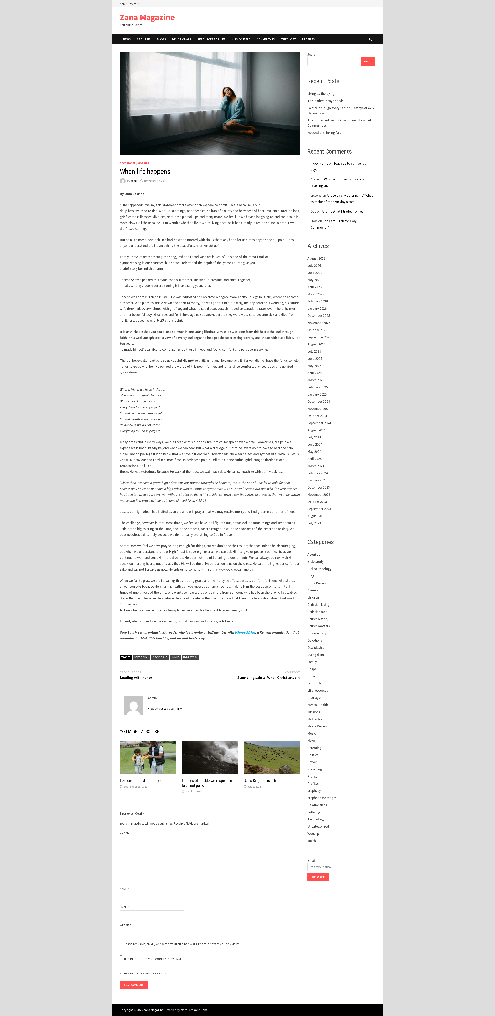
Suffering (313, 812)
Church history (317, 619)
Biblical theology (319, 569)
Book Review (316, 583)
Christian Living (318, 604)
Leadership (315, 683)
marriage (314, 697)
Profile (312, 776)
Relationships (317, 805)
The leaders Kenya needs (325, 100)
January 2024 (317, 480)
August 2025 (316, 344)
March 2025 (315, 380)
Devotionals (181, 39)
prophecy (314, 790)
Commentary (266, 39)
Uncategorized (318, 826)
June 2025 (314, 358)
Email (125, 907)
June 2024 (314, 444)
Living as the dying (320, 93)
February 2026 (317, 301)
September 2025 (319, 337)
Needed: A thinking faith (325, 132)
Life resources (317, 690)
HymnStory (190, 657)
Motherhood (316, 719)
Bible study (315, 561)
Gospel (312, 669)
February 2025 (317, 387)
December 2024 (318, 401)
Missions (313, 712)
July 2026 (314, 265)
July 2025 (314, 351)
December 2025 (318, 315)
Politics (312, 755)
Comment (127, 832)
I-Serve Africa (245, 632)
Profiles (308, 39)
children (313, 597)
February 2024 (317, 473)
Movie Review (317, 726)
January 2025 (317, 394)
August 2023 (316, 516)
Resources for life (211, 39)
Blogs (161, 39)
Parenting (314, 747)
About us (144, 39)
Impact (312, 676)
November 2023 (318, 494)
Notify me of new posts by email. (144, 973)
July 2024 (314, 437)
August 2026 (316, 258)
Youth (311, 840)
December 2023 (318, 487)
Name (124, 888)
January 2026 (317, 308)
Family (312, 662)
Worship (143, 163)
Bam (204, 1010)
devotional (141, 657)
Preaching (314, 769)
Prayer (312, 762)
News (127, 39)
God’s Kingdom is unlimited (264, 780)
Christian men (317, 611)
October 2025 (317, 330)
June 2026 (314, 272)
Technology (315, 819)
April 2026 (314, 287)
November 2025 (318, 322)
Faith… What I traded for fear (343, 211)
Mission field (241, 39)
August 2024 (316, 430)
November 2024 (318, 408)
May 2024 (314, 451)
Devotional (128, 163)
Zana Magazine (147, 17)
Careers (312, 590)
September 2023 (319, 509)
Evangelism (315, 654)
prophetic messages (322, 798)
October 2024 (317, 416)
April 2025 (314, 373)
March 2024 (315, 466)
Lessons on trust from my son (142, 780)
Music (311, 733)
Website (125, 925)
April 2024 (314, 458)
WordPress (187, 1010)
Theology (288, 39)
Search (312, 54)
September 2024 (319, 423)
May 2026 (314, 280)
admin (134, 181)
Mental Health (317, 704)
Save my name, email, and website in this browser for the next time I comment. (182, 944)
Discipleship (160, 657)
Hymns (175, 657)
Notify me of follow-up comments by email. (151, 959)
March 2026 (315, 294)
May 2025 (314, 365)
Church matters (318, 626)
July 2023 (314, 523)
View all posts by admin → (165, 708)
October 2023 (317, 501)
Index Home (319, 163)
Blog (310, 576)
